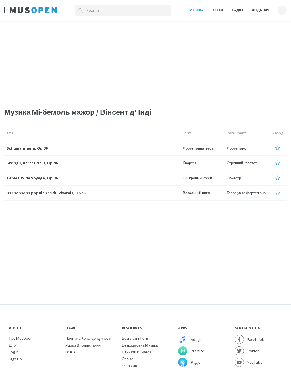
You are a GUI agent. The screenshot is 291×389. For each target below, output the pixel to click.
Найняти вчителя (136, 352)
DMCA (70, 352)
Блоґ (13, 345)
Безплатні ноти (135, 338)
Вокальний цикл (196, 192)
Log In (14, 352)
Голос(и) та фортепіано (246, 192)
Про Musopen (21, 338)
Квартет (189, 162)
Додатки (260, 10)
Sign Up (15, 358)
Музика (196, 10)
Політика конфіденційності (88, 338)
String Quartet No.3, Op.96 (32, 162)
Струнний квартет (242, 162)
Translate (130, 365)
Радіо (237, 10)
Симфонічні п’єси (197, 178)
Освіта (127, 358)
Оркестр (234, 178)
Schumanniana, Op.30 (27, 148)
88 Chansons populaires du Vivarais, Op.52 (46, 192)
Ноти (218, 10)
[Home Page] (30, 10)
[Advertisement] (145, 61)
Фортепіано (236, 148)
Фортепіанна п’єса (198, 148)
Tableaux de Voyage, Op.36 (32, 178)
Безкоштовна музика (140, 345)
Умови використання (83, 345)
